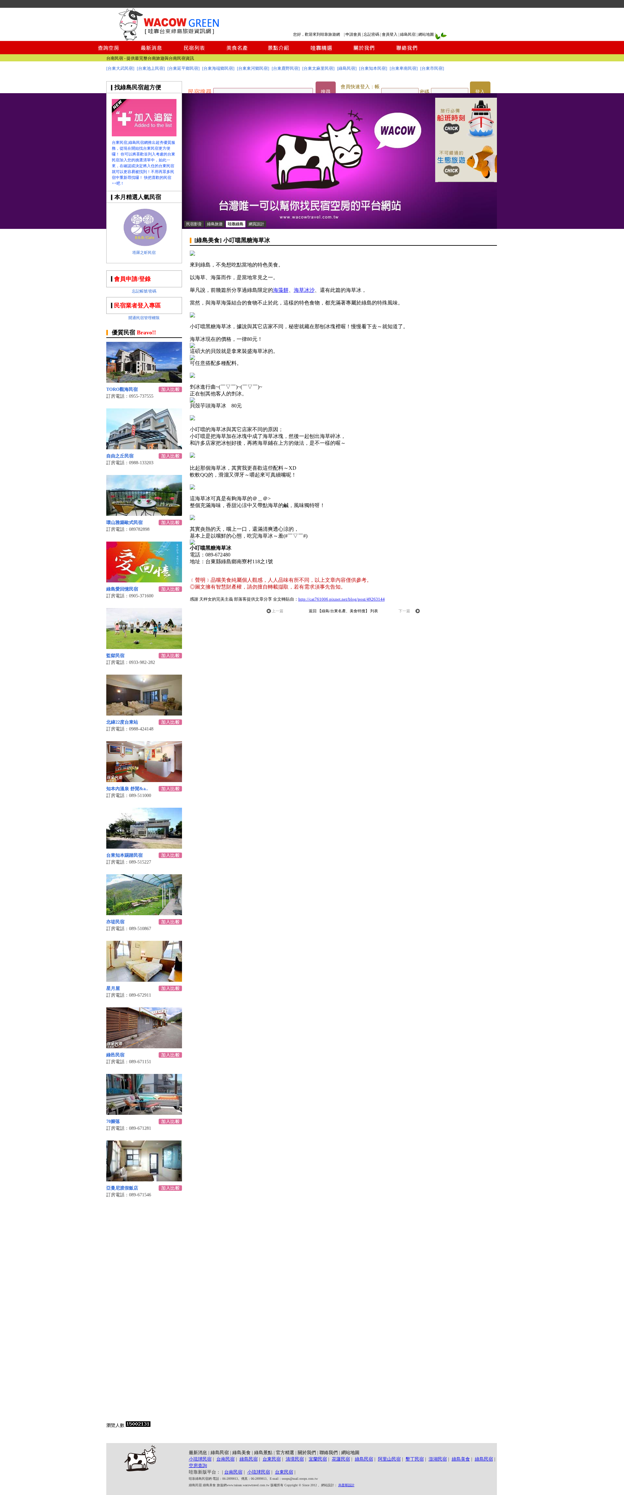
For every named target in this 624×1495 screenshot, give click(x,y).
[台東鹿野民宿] (286, 68)
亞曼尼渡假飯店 (122, 1188)
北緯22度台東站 (122, 722)
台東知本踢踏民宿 (124, 855)
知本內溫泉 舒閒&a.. (127, 788)
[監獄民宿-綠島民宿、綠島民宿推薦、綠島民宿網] (144, 647)
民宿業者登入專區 (137, 305)
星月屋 (113, 988)
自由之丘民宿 (120, 456)
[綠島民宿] (347, 68)
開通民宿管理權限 (144, 318)
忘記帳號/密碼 (144, 291)
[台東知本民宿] (373, 68)
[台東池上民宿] (151, 68)
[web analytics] (138, 1425)
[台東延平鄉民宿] (183, 68)
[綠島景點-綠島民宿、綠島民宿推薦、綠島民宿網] (278, 52)
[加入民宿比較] (170, 390)
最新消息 (198, 1452)
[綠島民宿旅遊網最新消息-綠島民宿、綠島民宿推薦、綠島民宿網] (151, 52)
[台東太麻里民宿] (318, 68)
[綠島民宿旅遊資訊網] (167, 39)
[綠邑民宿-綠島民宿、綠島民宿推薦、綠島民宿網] (144, 1046)
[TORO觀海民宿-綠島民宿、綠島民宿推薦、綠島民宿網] (144, 381)
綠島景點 (263, 1452)
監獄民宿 (115, 655)
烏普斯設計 (346, 1485)
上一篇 (277, 611)
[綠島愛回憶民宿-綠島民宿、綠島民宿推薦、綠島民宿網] (144, 580)
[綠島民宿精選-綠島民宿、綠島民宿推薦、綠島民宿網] (321, 52)
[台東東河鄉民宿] (253, 68)
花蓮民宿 (341, 1459)
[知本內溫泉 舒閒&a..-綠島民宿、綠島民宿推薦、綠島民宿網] (144, 780)
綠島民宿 (408, 34)
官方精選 (285, 1452)
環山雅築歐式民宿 (124, 522)
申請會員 (353, 34)
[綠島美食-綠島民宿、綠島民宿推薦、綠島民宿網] (236, 52)
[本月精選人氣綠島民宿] (144, 244)
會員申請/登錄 (132, 279)
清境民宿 (295, 1459)
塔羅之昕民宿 (144, 252)
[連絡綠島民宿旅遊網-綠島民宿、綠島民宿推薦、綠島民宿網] (407, 52)
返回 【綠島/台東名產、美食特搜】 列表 (343, 611)
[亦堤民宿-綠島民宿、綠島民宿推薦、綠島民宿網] (144, 913)
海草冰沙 (304, 290)
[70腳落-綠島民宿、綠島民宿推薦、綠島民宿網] (144, 1113)
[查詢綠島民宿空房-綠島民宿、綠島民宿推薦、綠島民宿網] (108, 52)
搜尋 (326, 91)
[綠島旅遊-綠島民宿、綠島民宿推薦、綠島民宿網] (144, 134)
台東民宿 (185, 58)
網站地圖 (426, 34)
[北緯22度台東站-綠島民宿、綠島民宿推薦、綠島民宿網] (144, 713)
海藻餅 (281, 290)
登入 (480, 91)
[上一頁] (268, 612)
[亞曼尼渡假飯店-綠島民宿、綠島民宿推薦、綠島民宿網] (144, 1179)
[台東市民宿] (432, 68)
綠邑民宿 (115, 1055)
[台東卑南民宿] (404, 68)
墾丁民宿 (415, 1459)
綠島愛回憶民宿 (122, 589)
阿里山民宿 (389, 1459)
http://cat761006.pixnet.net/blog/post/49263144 (341, 599)
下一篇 (404, 611)
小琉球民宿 (200, 1459)
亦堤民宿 (115, 921)
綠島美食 (241, 1452)
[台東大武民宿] (120, 68)
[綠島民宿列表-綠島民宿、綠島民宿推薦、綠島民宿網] (194, 52)
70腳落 (113, 1121)
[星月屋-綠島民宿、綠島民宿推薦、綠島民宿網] (144, 980)
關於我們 (307, 1452)
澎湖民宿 (438, 1459)
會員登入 (389, 34)
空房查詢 (198, 1465)
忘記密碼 (371, 34)
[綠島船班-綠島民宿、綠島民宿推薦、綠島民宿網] (466, 138)
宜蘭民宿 (318, 1459)
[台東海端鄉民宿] (218, 68)
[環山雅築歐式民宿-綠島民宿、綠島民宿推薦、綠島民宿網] (144, 514)
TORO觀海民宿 (122, 389)
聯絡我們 (328, 1452)
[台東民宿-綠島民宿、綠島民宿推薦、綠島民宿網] (466, 180)
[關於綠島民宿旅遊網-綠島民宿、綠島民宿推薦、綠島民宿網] (364, 52)
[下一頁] (417, 612)
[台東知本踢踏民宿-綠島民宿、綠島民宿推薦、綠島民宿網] (144, 847)
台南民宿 (225, 1459)
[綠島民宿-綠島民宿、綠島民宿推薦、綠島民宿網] (339, 227)
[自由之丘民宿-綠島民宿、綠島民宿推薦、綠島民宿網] (144, 447)
